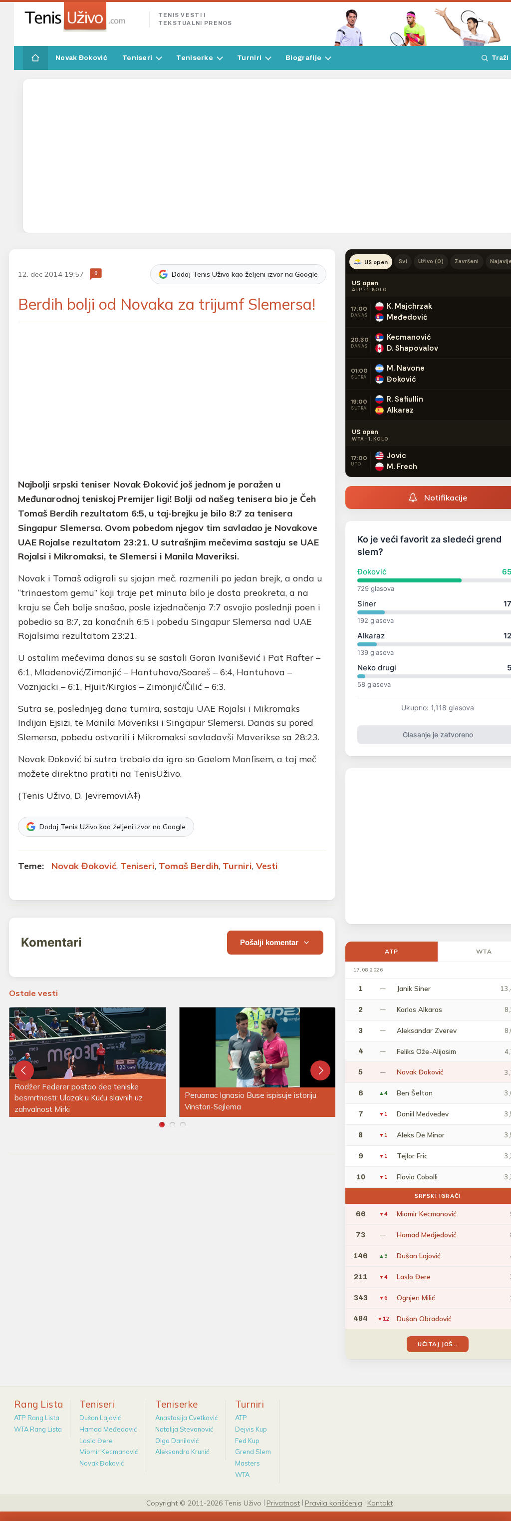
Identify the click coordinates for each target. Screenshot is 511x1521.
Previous (24, 1070)
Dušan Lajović (100, 1418)
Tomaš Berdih (189, 866)
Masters (247, 1463)
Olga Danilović (177, 1441)
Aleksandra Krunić (182, 1452)
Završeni (467, 261)
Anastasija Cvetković (186, 1418)
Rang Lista (38, 1404)
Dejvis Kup (251, 1429)
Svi (403, 261)
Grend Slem (253, 1452)
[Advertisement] (269, 156)
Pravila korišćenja (333, 1503)
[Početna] (35, 58)
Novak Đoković (81, 57)
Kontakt (380, 1503)
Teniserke (194, 57)
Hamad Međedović (108, 1429)
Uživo (431, 261)
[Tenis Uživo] (82, 17)
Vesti (267, 866)
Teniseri (137, 57)
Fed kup (247, 1441)
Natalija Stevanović (184, 1429)
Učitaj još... (437, 1344)
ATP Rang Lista (36, 1418)
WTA (242, 1475)
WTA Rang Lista (38, 1429)
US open (376, 262)
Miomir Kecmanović (108, 1452)
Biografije (303, 57)
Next (320, 1070)
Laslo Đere (96, 1441)
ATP (391, 951)
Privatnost (283, 1503)
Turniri (249, 57)
